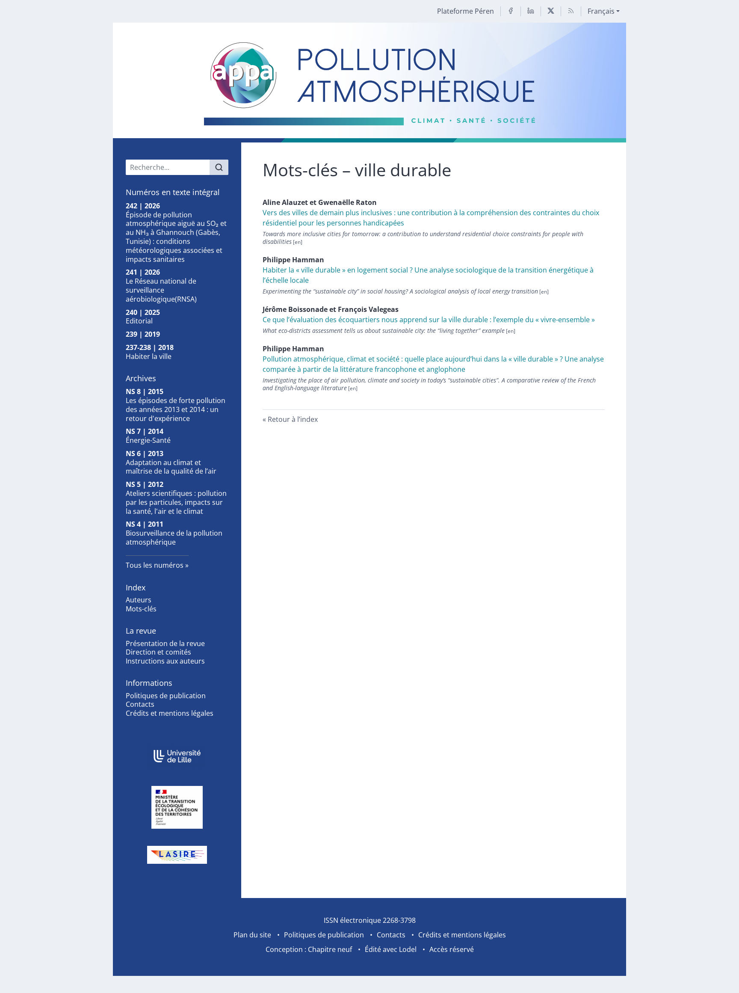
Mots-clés (141, 609)
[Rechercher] (219, 167)
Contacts (140, 704)
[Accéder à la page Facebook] (510, 11)
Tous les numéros (154, 565)
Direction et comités (158, 652)
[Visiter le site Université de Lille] (177, 756)
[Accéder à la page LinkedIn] (530, 11)
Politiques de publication (166, 695)
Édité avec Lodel (391, 949)
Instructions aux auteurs (165, 661)
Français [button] (601, 11)
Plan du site (252, 935)
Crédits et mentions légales (169, 713)
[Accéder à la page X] (550, 11)
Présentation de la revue (165, 643)
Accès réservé (451, 949)
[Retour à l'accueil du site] (369, 82)
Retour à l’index (293, 419)
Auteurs (138, 600)
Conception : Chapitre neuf (309, 949)
